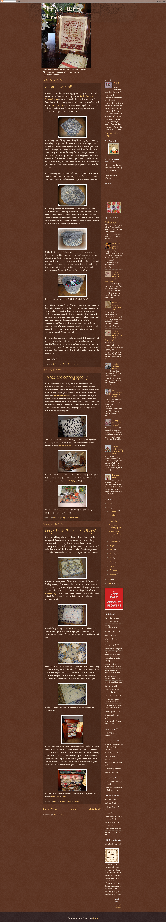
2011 (109, 507)
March (112, 566)
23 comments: (73, 801)
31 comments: (73, 364)
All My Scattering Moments (62, 12)
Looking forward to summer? (116, 422)
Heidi (117, 83)
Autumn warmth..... (60, 87)
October (113, 515)
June (112, 553)
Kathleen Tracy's (51, 593)
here (53, 796)
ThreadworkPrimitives (62, 395)
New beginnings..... (111, 222)
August (113, 545)
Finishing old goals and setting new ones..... (116, 306)
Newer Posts (50, 809)
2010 (109, 579)
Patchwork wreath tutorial (116, 246)
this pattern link (57, 105)
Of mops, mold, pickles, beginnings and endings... (117, 450)
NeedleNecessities (118, 906)
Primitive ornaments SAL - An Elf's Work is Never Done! (113, 335)
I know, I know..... (115, 476)
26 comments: (73, 517)
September (114, 541)
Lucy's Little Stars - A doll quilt (70, 531)
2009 (110, 583)
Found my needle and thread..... (116, 366)
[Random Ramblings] (113, 154)
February (113, 570)
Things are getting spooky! (66, 377)
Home (73, 809)
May (111, 557)
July (112, 549)
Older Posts (95, 809)
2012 (109, 503)
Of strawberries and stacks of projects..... (117, 393)
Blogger (95, 918)
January (113, 574)
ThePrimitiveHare (65, 445)
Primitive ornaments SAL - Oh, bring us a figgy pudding (112, 276)
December (114, 511)
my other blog (69, 480)
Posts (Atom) (59, 814)
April (112, 562)
